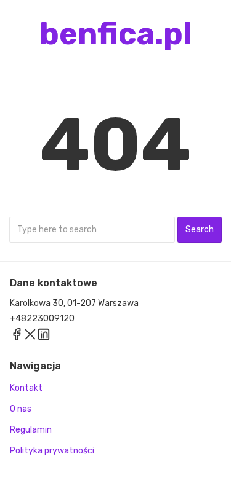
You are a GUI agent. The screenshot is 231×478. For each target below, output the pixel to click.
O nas (20, 409)
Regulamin (31, 430)
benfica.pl (115, 33)
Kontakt (26, 388)
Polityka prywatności (52, 450)
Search (199, 229)
